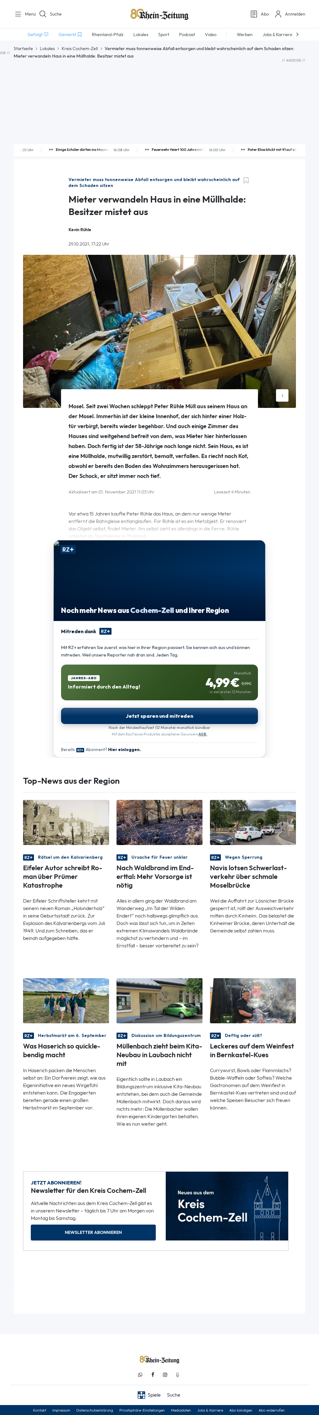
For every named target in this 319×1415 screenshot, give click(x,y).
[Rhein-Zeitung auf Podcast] (177, 1374)
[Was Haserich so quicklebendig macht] (66, 1000)
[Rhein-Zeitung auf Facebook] (153, 1374)
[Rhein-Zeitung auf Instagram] (165, 1374)
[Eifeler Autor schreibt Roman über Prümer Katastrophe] (66, 822)
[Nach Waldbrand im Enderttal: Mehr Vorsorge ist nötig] (159, 822)
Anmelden (295, 14)
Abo (265, 14)
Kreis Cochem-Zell (80, 48)
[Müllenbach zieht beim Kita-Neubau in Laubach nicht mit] (159, 1000)
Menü (28, 14)
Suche (56, 14)
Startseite (23, 48)
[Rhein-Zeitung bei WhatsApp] (140, 1374)
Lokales (47, 48)
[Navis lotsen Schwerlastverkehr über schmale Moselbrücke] (253, 822)
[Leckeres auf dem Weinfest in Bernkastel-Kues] (253, 1000)
